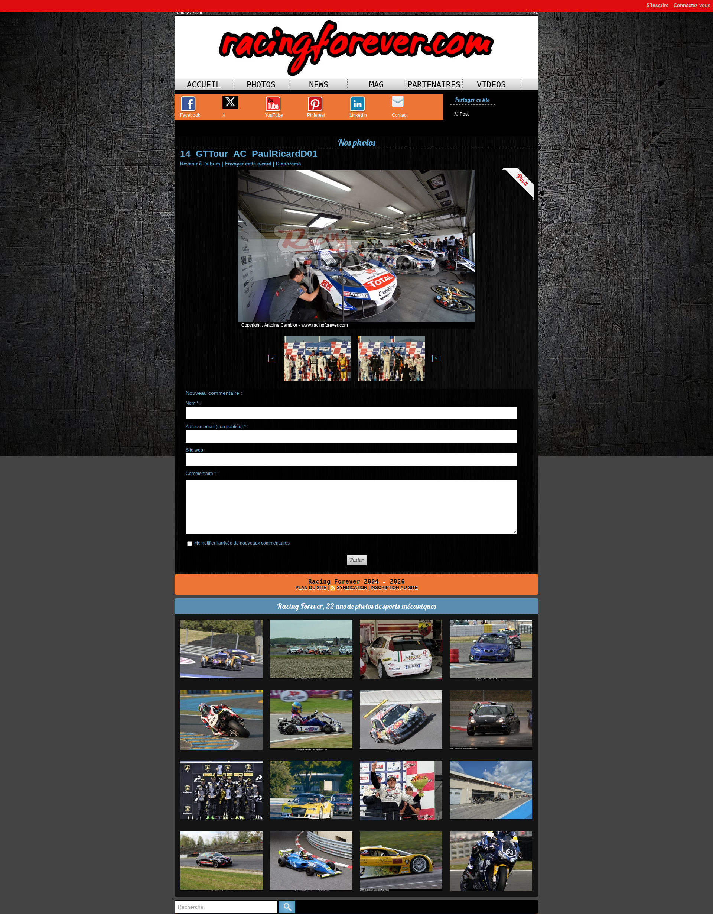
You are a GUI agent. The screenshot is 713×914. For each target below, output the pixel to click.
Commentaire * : (202, 473)
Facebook (190, 115)
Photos (261, 84)
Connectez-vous (692, 5)
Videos (491, 84)
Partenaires (433, 84)
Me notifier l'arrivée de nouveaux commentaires (242, 543)
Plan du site (311, 587)
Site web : (195, 450)
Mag (376, 84)
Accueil (204, 84)
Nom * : (193, 403)
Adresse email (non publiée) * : (217, 426)
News (318, 84)
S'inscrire (657, 5)
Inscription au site (394, 587)
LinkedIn (358, 115)
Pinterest (316, 115)
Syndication (352, 587)
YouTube (274, 115)
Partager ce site (472, 99)
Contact (399, 115)
